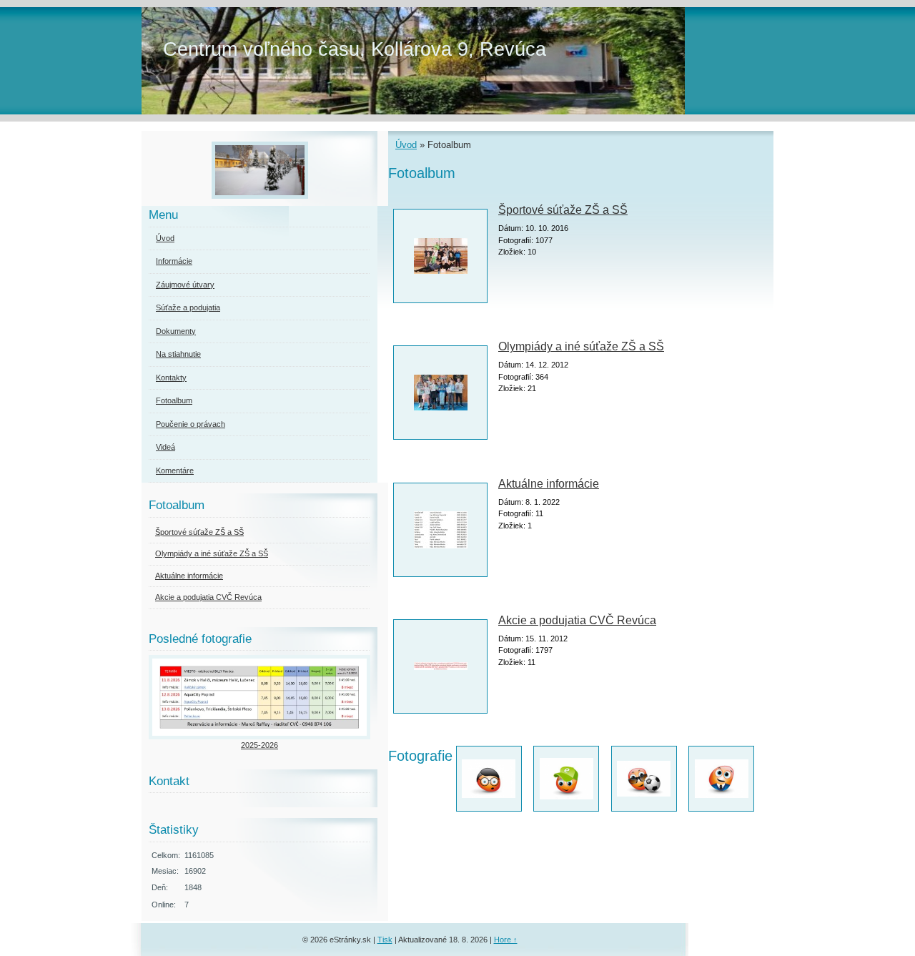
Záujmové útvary (185, 284)
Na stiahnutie (178, 354)
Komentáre (175, 470)
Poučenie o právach (190, 424)
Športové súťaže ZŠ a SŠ (563, 210)
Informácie (174, 261)
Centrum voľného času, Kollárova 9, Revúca (354, 49)
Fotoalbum (174, 400)
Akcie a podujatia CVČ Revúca (577, 620)
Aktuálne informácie (548, 484)
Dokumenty (176, 331)
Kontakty (171, 377)
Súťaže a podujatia (188, 307)
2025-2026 (259, 745)
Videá (165, 447)
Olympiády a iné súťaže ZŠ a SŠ (581, 346)
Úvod (406, 144)
